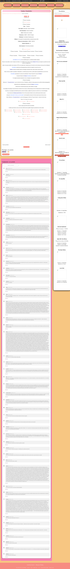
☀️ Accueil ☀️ (8, 5)
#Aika (20, 567)
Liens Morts (59, 5)
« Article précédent (5, 144)
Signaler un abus (35, 567)
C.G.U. (39, 567)
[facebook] (40, 0)
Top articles (28, 567)
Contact (31, 567)
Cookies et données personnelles (44, 567)
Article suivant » (48, 144)
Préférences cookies (51, 567)
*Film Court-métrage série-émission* (15, 13)
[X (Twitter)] (42, 0)
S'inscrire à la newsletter (5, 154)
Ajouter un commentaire (11, 165)
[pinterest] (43, 0)
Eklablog (41, 564)
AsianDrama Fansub (5, 13)
